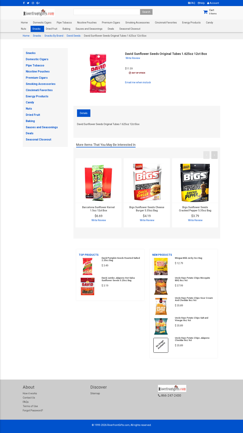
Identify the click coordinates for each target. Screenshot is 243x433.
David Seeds (74, 35)
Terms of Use (30, 406)
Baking (66, 28)
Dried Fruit (51, 28)
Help (202, 3)
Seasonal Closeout (129, 28)
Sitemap (95, 393)
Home (24, 22)
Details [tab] (84, 113)
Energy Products (191, 22)
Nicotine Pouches (87, 22)
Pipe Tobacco (64, 22)
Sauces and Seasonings (89, 28)
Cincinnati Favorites (166, 22)
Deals (111, 28)
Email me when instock (138, 82)
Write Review (133, 58)
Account (214, 3)
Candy (209, 22)
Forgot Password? (33, 410)
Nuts (23, 28)
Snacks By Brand (53, 35)
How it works (30, 393)
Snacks (36, 28)
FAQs (26, 401)
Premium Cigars (111, 22)
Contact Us (29, 397)
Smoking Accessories (137, 22)
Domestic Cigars (42, 22)
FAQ (193, 3)
